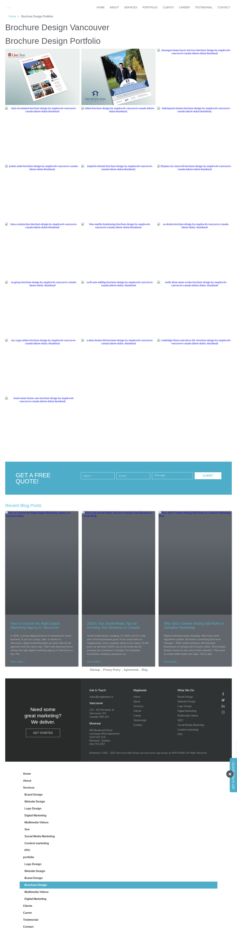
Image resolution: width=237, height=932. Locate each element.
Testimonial (203, 7)
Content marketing (36, 843)
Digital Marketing (35, 815)
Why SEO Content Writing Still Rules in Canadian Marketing (194, 625)
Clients (168, 7)
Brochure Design (35, 885)
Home (101, 7)
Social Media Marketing (39, 836)
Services (130, 7)
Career (184, 7)
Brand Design (33, 794)
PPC (27, 850)
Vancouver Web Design (127, 753)
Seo (27, 829)
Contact (224, 7)
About (114, 7)
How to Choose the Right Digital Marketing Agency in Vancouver (34, 625)
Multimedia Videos (36, 822)
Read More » (17, 662)
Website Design (34, 801)
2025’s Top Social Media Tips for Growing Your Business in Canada (113, 625)
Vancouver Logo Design (156, 753)
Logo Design (32, 808)
